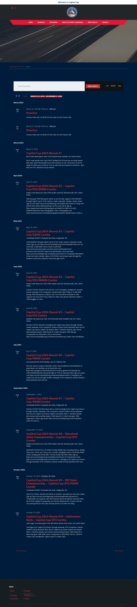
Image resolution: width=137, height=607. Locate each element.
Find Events (93, 86)
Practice (31, 112)
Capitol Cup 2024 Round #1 (44, 153)
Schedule (41, 22)
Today (25, 96)
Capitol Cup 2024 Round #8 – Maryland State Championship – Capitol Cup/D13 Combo (52, 437)
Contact (105, 22)
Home (31, 22)
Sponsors (53, 22)
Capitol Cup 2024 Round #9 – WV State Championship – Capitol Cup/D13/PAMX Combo (52, 483)
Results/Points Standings (72, 22)
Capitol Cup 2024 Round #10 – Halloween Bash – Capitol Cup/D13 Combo (53, 518)
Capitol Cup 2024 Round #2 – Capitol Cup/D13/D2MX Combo (50, 187)
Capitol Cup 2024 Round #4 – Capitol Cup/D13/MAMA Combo (50, 278)
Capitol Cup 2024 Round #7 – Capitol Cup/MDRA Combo (50, 400)
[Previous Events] (16, 96)
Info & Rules (92, 22)
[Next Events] (19, 96)
